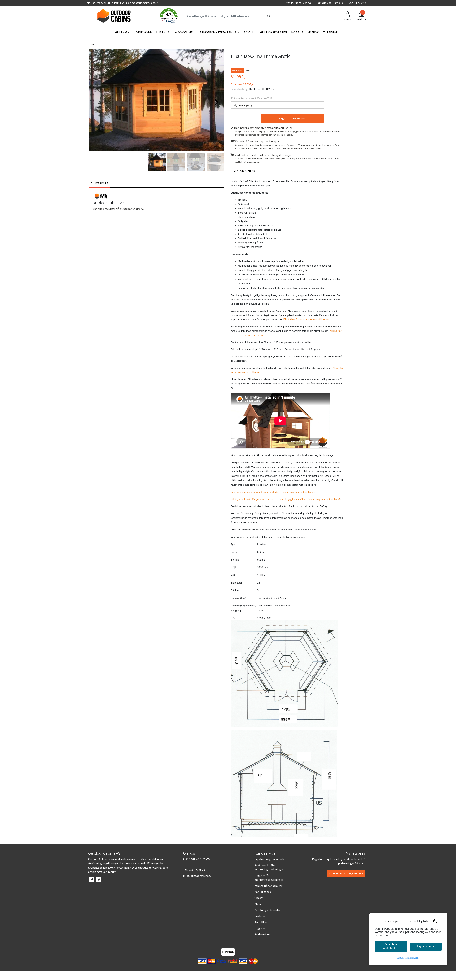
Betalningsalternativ (267, 910)
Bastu (248, 32)
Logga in (259, 928)
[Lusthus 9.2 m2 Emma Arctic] (156, 100)
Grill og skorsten (273, 32)
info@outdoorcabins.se (197, 876)
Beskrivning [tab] (244, 171)
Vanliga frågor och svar (299, 2)
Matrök (313, 32)
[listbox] (277, 105)
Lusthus (162, 32)
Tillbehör (330, 32)
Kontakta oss (323, 2)
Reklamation (262, 934)
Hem (92, 44)
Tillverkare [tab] (99, 183)
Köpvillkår (260, 922)
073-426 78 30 (197, 869)
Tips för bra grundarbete (269, 859)
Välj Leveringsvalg (243, 105)
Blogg (349, 2)
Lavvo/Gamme (183, 32)
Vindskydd (144, 32)
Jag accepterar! (426, 946)
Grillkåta (122, 32)
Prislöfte (361, 2)
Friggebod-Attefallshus (218, 32)
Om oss (338, 2)
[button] (169, 16)
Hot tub (297, 32)
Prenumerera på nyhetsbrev (346, 873)
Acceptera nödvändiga (390, 946)
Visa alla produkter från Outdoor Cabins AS (118, 208)
